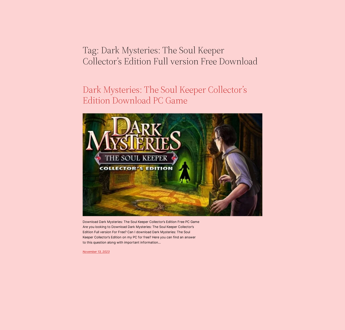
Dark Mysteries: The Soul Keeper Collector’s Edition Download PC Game (165, 95)
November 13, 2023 (96, 251)
